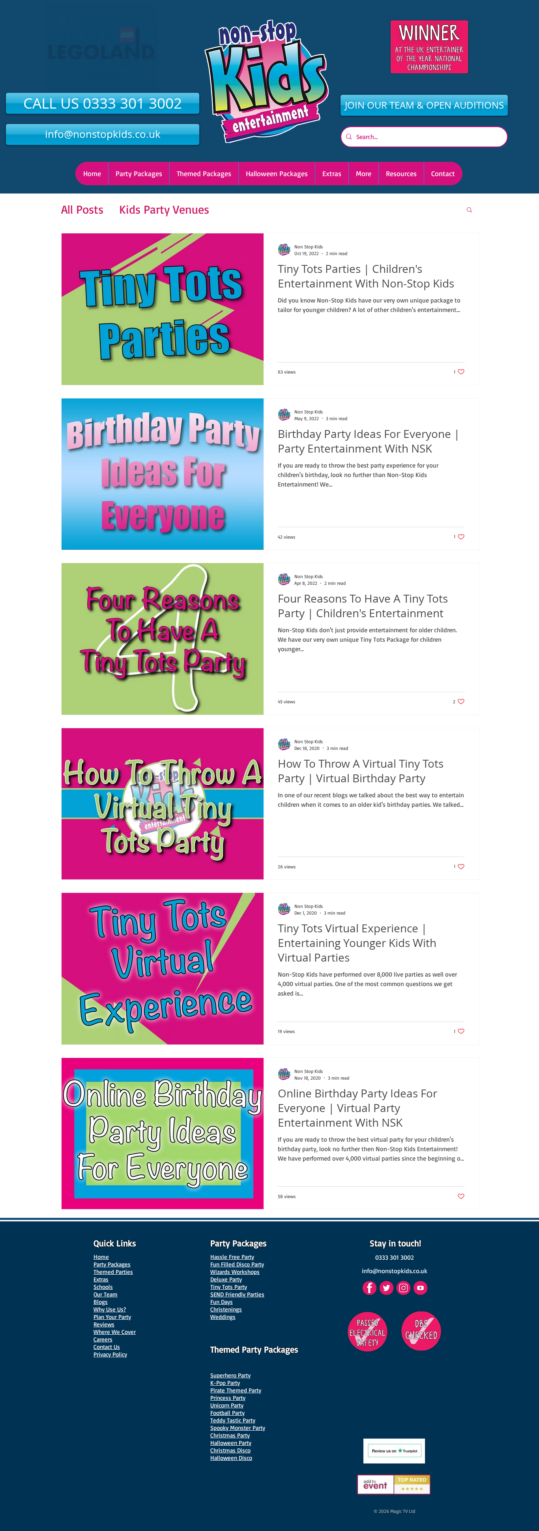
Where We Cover (115, 1332)
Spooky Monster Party (237, 1427)
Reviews (104, 1324)
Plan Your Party (112, 1317)
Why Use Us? (110, 1309)
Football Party (227, 1412)
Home (101, 1256)
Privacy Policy (110, 1354)
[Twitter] (386, 1288)
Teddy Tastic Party (232, 1420)
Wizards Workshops (235, 1272)
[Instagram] (403, 1288)
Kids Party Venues (164, 209)
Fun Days (221, 1302)
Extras (101, 1279)
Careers (103, 1339)
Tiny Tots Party (228, 1287)
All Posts (82, 209)
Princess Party (227, 1397)
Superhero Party (230, 1375)
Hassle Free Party (232, 1256)
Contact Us (107, 1347)
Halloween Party (230, 1442)
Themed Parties (113, 1272)
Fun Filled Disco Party (237, 1264)
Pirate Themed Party (235, 1390)
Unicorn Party (226, 1405)
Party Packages (112, 1264)
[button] (276, 173)
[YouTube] (420, 1288)
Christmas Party (230, 1435)
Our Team (106, 1294)
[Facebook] (369, 1288)
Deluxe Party (226, 1279)
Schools (103, 1287)
